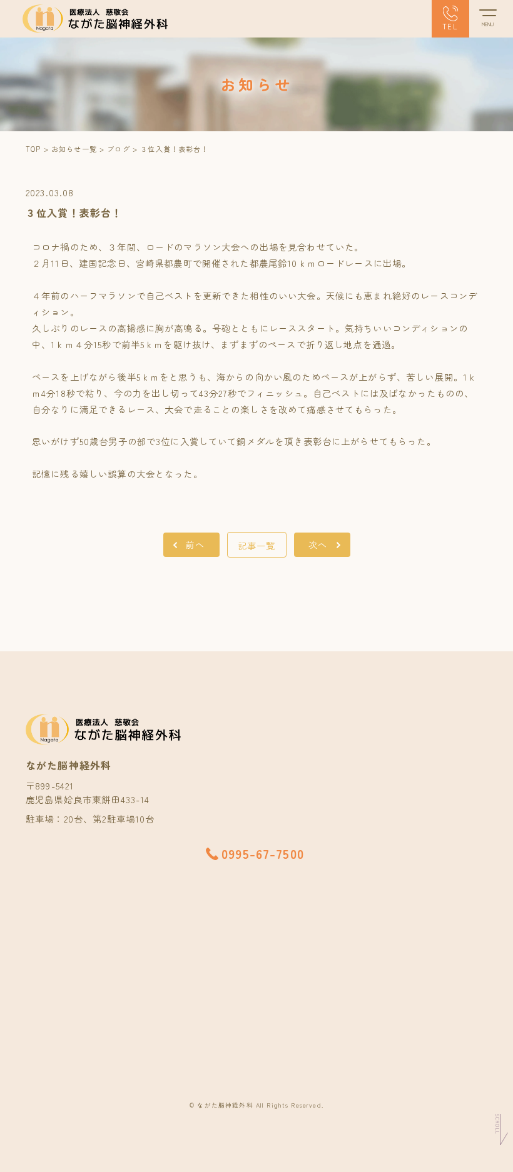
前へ (195, 544)
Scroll (497, 1124)
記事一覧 (257, 545)
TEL (449, 26)
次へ (317, 544)
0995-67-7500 (262, 853)
